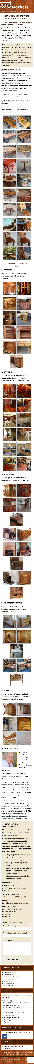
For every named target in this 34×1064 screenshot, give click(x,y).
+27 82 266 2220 (20, 897)
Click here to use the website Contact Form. (16, 995)
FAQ (19, 11)
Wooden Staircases (10, 979)
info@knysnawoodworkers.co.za (15, 903)
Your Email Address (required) (15, 933)
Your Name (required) (12, 926)
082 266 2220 (7, 897)
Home (3, 11)
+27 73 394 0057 (20, 888)
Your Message (8, 940)
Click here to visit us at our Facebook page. (16, 1032)
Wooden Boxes (9, 981)
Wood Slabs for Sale (10, 985)
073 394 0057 (7, 888)
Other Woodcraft (10, 983)
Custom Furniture (10, 972)
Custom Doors (8, 974)
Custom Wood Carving (11, 977)
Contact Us (11, 11)
